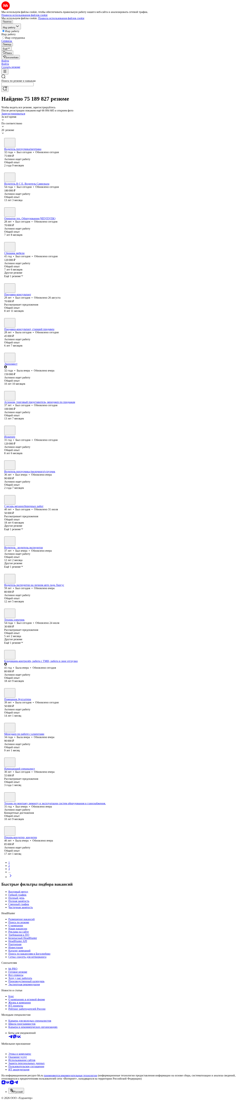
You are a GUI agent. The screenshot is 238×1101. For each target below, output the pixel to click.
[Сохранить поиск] (4, 89)
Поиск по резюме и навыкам (18, 80)
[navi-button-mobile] (4, 71)
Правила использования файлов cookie (61, 18)
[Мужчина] (9, 142)
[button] (5, 60)
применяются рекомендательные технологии (70, 1075)
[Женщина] (9, 323)
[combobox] (17, 84)
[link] (7, 53)
